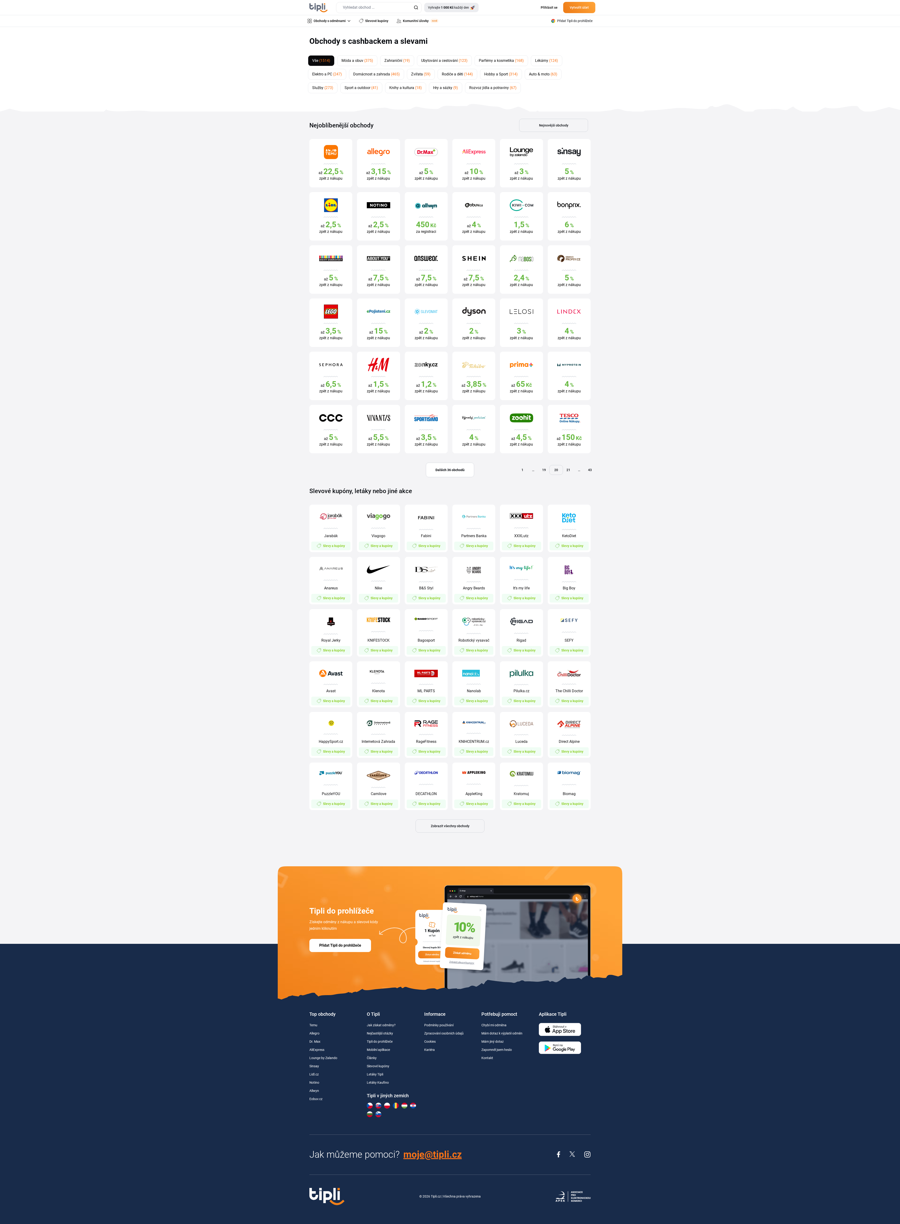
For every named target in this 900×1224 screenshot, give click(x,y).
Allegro (314, 1033)
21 (568, 470)
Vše (321, 60)
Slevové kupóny (378, 1066)
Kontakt (487, 1058)
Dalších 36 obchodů (450, 470)
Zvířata (421, 74)
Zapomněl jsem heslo (496, 1050)
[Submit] (416, 7)
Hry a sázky (445, 88)
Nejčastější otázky (380, 1033)
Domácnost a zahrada (376, 74)
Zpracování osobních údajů (444, 1033)
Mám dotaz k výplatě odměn (501, 1033)
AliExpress (316, 1050)
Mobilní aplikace (378, 1050)
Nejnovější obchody (553, 125)
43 (590, 470)
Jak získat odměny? (381, 1025)
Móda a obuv (357, 60)
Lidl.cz (314, 1074)
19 (544, 470)
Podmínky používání (439, 1025)
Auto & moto (543, 74)
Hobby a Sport (501, 74)
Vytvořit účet (579, 7)
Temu (313, 1025)
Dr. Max (314, 1041)
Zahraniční (397, 60)
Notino (314, 1082)
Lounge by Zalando (323, 1058)
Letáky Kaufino (378, 1082)
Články (372, 1058)
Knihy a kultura (405, 88)
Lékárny (546, 60)
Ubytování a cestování (444, 60)
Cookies (430, 1041)
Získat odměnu (462, 953)
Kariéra (429, 1050)
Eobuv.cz (315, 1099)
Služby (322, 88)
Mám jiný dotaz (492, 1041)
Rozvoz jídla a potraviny (493, 88)
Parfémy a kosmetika (501, 60)
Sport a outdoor (361, 88)
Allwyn (314, 1091)
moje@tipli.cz (432, 1154)
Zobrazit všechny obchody (450, 826)
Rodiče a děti (457, 74)
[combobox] (378, 7)
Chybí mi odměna (493, 1025)
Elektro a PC (327, 74)
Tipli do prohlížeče (380, 1041)
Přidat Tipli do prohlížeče (340, 945)
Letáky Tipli (375, 1074)
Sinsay (314, 1066)
